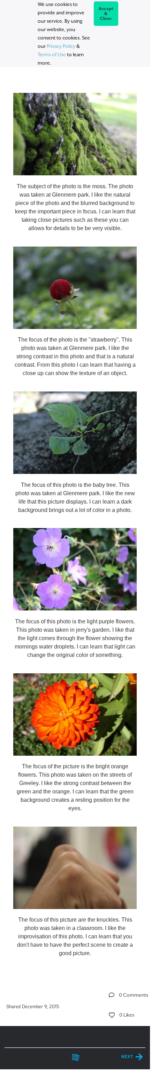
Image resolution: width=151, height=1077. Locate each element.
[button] (111, 995)
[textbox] (75, 522)
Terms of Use (52, 54)
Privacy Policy (61, 46)
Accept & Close (106, 13)
